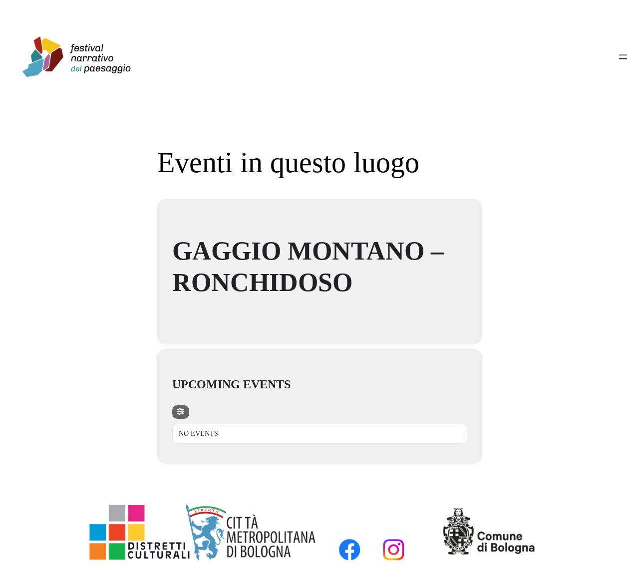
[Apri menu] (623, 57)
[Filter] (180, 412)
